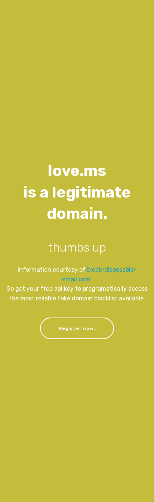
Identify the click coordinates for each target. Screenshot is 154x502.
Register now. (77, 328)
